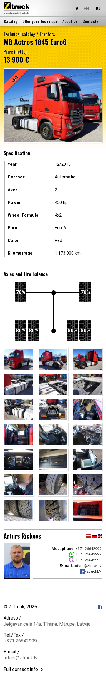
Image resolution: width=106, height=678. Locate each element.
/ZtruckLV (93, 571)
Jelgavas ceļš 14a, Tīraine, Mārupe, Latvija (47, 624)
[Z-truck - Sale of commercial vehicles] (16, 8)
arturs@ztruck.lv (87, 565)
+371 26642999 (88, 548)
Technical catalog (19, 34)
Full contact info (21, 669)
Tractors (47, 34)
